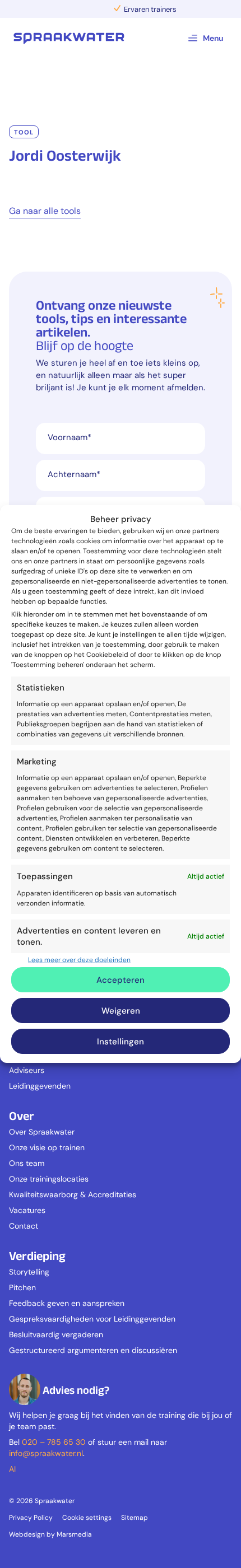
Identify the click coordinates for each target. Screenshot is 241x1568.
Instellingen (120, 1041)
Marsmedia (74, 1534)
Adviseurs (26, 1070)
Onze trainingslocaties (49, 1179)
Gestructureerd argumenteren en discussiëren (93, 1350)
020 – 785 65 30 (54, 1442)
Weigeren (120, 1010)
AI (12, 1469)
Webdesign (27, 1534)
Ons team (26, 1163)
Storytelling (29, 1272)
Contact (23, 1226)
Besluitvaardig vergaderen (56, 1334)
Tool (24, 132)
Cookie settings (87, 1518)
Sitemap (134, 1518)
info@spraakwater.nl (46, 1453)
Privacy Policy (31, 1518)
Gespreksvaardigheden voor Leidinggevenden (92, 1319)
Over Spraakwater (42, 1132)
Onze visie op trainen (47, 1147)
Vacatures (27, 1210)
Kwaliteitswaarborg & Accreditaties (72, 1194)
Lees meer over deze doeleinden (79, 959)
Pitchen (22, 1287)
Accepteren (120, 980)
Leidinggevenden (40, 1086)
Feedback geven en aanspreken (66, 1303)
